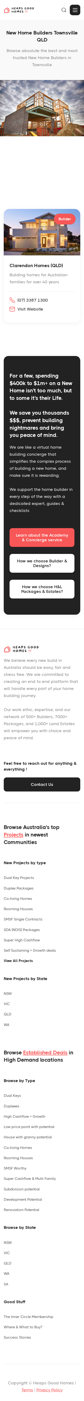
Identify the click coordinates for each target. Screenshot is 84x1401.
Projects (13, 835)
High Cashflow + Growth (24, 1116)
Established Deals (45, 1052)
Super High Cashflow (22, 940)
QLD (7, 1014)
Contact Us (42, 784)
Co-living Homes (18, 898)
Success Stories (17, 1337)
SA (6, 1284)
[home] (19, 10)
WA (6, 1024)
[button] (64, 10)
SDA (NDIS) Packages (22, 930)
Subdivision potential (22, 1189)
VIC (7, 1004)
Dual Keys (12, 1095)
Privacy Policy (49, 1390)
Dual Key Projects (19, 877)
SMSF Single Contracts (23, 919)
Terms (27, 1390)
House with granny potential (28, 1137)
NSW (8, 993)
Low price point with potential (29, 1127)
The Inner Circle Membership (28, 1316)
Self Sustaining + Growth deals (30, 950)
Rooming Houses (18, 909)
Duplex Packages (19, 888)
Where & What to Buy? (23, 1327)
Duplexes (11, 1106)
